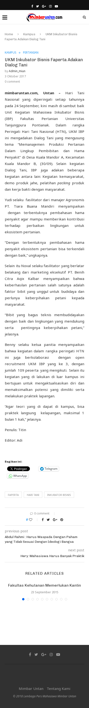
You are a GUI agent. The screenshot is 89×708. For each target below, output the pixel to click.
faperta (13, 495)
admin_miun (17, 71)
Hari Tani (33, 495)
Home (9, 34)
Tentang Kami (58, 688)
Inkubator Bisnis (59, 495)
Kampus (29, 34)
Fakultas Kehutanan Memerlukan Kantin (44, 585)
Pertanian (30, 52)
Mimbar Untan (31, 688)
